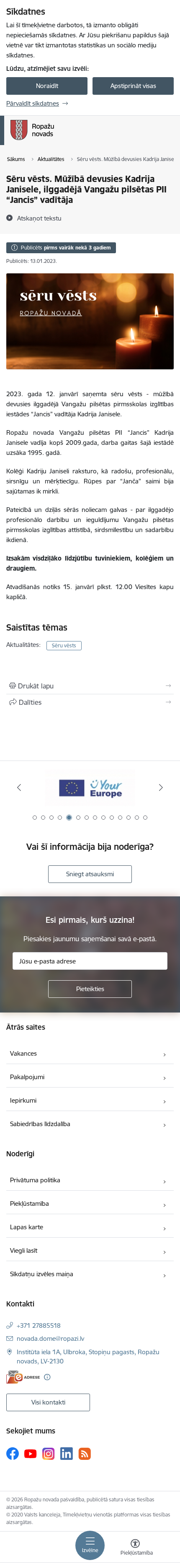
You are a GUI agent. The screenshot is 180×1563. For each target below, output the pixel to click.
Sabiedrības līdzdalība (40, 1124)
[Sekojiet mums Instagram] (48, 1454)
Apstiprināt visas (133, 86)
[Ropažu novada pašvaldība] (54, 140)
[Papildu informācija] (47, 1377)
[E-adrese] (23, 1377)
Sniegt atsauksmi (90, 874)
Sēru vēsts (64, 645)
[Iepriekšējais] (19, 787)
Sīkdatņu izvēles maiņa (41, 1274)
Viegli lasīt (23, 1250)
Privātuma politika (35, 1180)
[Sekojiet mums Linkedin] (66, 1453)
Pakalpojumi (27, 1077)
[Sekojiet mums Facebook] (12, 1453)
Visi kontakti (48, 1402)
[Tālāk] (160, 787)
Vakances (23, 1053)
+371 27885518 (39, 1325)
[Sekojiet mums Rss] (84, 1454)
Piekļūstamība (29, 1203)
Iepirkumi (23, 1100)
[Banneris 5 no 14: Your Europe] (90, 788)
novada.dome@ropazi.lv (50, 1338)
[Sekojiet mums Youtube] (30, 1453)
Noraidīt (47, 86)
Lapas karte (26, 1227)
